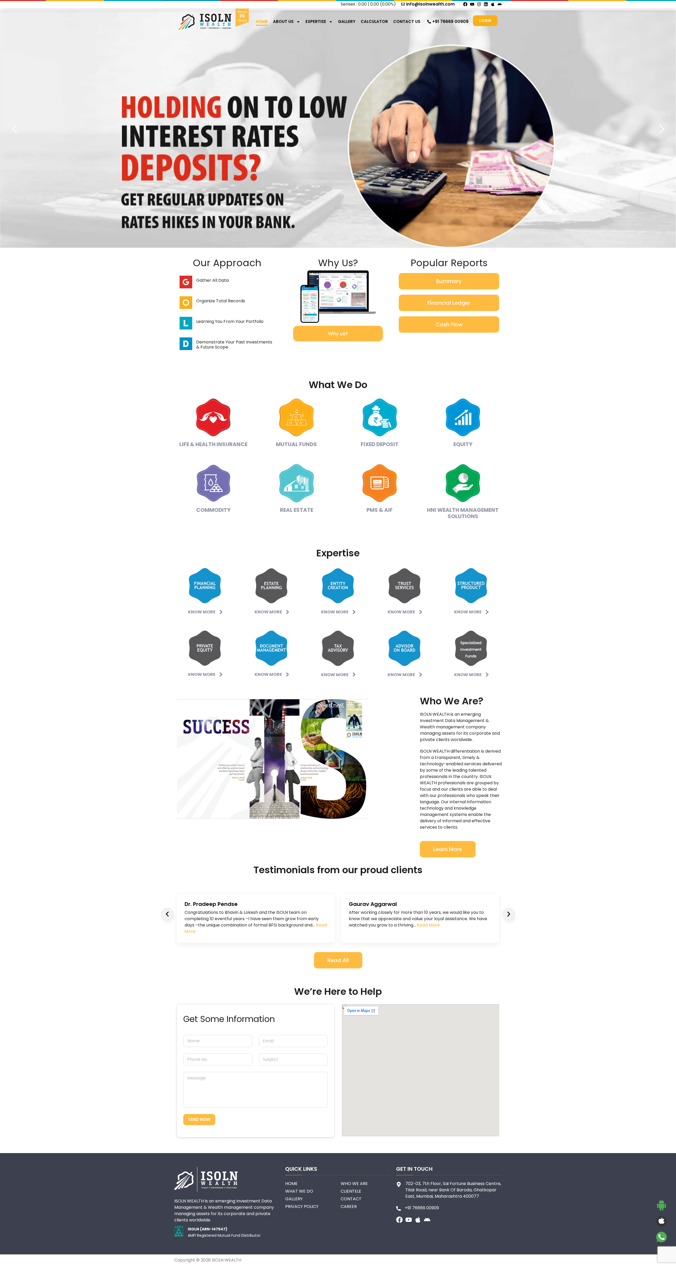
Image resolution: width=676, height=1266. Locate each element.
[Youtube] (472, 4)
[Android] (499, 4)
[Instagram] (479, 4)
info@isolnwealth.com (430, 4)
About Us (283, 21)
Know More (201, 611)
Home (262, 21)
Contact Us (406, 21)
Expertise (316, 21)
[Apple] (493, 4)
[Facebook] (465, 4)
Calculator (374, 21)
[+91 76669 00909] (429, 21)
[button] (167, 914)
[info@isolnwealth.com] (403, 4)
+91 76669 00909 (450, 21)
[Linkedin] (486, 4)
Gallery (346, 21)
